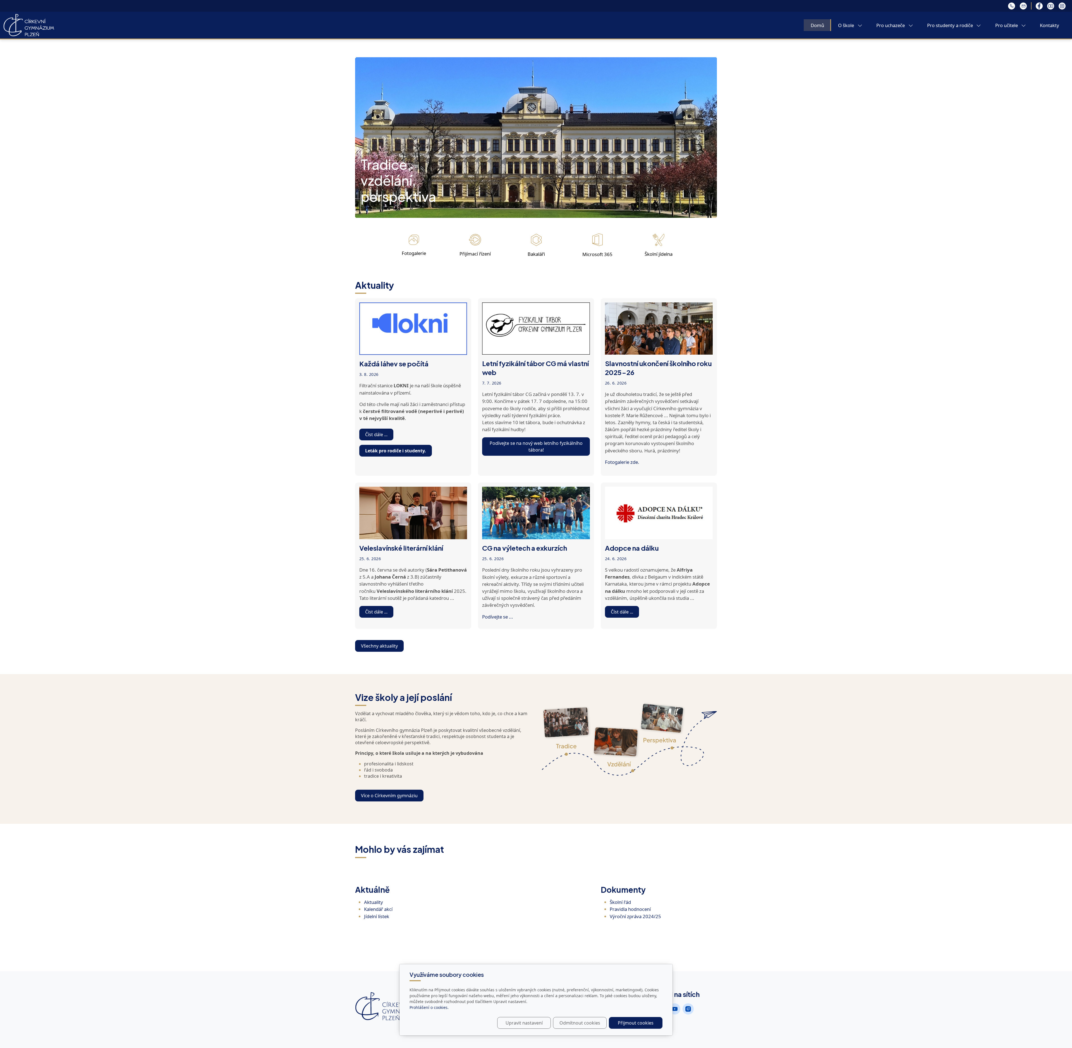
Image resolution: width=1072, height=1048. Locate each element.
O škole (846, 25)
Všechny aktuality (379, 646)
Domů (817, 25)
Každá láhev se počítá (394, 363)
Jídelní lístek (376, 916)
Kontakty (1049, 25)
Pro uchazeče (891, 25)
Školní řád (620, 902)
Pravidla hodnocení (630, 909)
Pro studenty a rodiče (950, 25)
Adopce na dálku (632, 548)
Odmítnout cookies (579, 1023)
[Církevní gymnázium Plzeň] (28, 25)
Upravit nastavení (524, 1023)
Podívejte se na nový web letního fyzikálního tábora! (536, 446)
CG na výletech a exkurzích (524, 548)
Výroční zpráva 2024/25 (635, 916)
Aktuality (373, 902)
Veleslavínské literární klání (401, 548)
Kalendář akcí (378, 909)
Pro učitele (1007, 25)
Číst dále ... (376, 434)
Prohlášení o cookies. (429, 1007)
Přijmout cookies (636, 1023)
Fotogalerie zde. (622, 462)
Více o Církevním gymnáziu (389, 795)
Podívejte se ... (497, 616)
